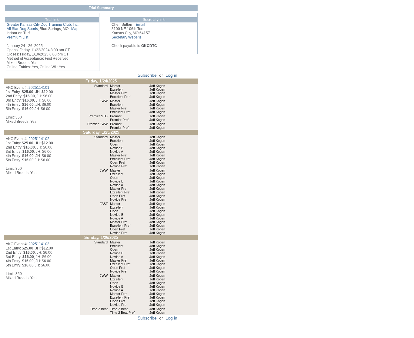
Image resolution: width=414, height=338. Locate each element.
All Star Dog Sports (22, 29)
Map (73, 29)
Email (138, 24)
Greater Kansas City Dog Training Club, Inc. (42, 24)
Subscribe (147, 75)
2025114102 (38, 139)
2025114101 (38, 87)
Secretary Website (127, 37)
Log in (171, 75)
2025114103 (38, 244)
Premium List (17, 37)
